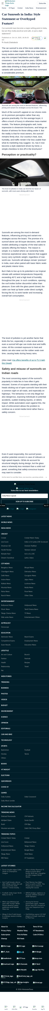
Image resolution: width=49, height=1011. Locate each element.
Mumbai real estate (8, 837)
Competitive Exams (8, 650)
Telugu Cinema (29, 855)
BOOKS (4, 773)
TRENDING (5, 691)
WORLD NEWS (6, 531)
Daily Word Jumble (8, 810)
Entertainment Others (32, 626)
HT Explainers (29, 867)
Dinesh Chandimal (7, 567)
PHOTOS (4, 703)
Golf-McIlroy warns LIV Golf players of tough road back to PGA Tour (35, 925)
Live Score (4, 551)
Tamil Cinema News (31, 618)
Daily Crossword (30, 806)
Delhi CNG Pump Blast (32, 837)
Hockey (3, 763)
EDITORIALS (5, 738)
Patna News (5, 601)
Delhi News (5, 585)
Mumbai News (6, 597)
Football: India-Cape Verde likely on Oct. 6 (12, 903)
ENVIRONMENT (7, 720)
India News (29, 8)
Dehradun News (30, 581)
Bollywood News (7, 614)
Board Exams (29, 646)
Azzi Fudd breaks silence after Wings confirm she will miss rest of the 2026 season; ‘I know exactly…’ (12, 894)
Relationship (5, 676)
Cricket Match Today (31, 547)
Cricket (20, 8)
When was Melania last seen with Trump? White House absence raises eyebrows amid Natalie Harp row (11, 914)
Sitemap (4, 948)
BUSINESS (5, 697)
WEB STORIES (6, 685)
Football (27, 759)
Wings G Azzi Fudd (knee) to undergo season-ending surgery (11, 925)
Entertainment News (8, 859)
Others (3, 767)
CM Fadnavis (29, 825)
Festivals (27, 668)
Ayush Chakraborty (11, 42)
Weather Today (22, 940)
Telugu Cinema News (8, 622)
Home (4, 8)
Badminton (5, 759)
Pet (2, 680)
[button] (2, 3)
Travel (26, 676)
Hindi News (28, 863)
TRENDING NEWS (7, 821)
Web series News (7, 626)
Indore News (5, 589)
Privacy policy (6, 940)
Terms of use (37, 936)
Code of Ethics (38, 944)
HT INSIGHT (5, 779)
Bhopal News (29, 577)
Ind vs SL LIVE (29, 563)
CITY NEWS (5, 573)
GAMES (4, 802)
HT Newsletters (38, 940)
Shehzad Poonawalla (8, 825)
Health (3, 672)
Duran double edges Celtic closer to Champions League (11, 880)
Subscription (5, 944)
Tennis (26, 763)
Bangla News (29, 859)
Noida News (28, 597)
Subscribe (42, 3)
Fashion (3, 668)
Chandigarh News (7, 581)
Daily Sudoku (5, 806)
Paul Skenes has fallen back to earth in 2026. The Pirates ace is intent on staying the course (35, 894)
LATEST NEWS (6, 526)
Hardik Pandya (6, 559)
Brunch (27, 664)
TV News (27, 622)
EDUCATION (5, 642)
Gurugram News (30, 585)
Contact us (21, 936)
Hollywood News (30, 614)
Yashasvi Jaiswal (30, 559)
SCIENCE (4, 726)
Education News (30, 654)
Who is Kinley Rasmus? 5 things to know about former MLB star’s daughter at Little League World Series (36, 882)
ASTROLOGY (6, 632)
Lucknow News (29, 593)
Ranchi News (5, 605)
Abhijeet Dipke (6, 829)
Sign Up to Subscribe (24, 511)
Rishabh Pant (5, 563)
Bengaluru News (7, 577)
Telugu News (5, 863)
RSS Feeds (20, 948)
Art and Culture (6, 664)
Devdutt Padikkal (30, 555)
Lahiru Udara (29, 567)
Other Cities (28, 605)
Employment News (31, 650)
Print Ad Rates (22, 944)
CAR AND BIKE (6, 743)
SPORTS (4, 755)
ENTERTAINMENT (7, 610)
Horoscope (5, 636)
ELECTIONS (5, 784)
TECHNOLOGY (6, 749)
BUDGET (4, 714)
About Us (4, 936)
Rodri (3, 833)
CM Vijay (27, 833)
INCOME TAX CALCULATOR (11, 816)
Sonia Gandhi (29, 829)
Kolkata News (6, 593)
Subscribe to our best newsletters (24, 500)
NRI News (4, 867)
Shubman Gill (5, 555)
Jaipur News (28, 589)
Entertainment (41, 8)
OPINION (4, 732)
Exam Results (5, 654)
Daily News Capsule (9, 505)
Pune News (28, 601)
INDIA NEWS (6, 537)
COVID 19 (4, 796)
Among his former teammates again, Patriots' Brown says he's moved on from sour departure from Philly (35, 914)
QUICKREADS (6, 790)
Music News (5, 618)
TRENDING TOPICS (8, 843)
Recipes (27, 672)
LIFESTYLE (5, 660)
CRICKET (4, 543)
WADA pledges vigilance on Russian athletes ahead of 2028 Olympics (35, 903)
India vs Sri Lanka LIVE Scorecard (36, 551)
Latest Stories (8, 875)
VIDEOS (4, 709)
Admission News (7, 646)
